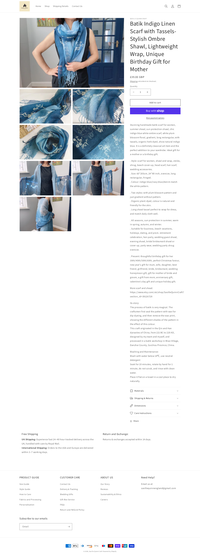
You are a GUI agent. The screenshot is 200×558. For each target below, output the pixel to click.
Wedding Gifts (66, 494)
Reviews (104, 489)
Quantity (133, 86)
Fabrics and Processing (30, 499)
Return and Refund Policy (72, 509)
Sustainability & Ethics (111, 494)
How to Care (25, 494)
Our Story (105, 484)
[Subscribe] (69, 526)
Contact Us (65, 484)
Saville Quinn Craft (96, 551)
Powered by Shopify (110, 551)
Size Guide (24, 484)
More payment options (155, 118)
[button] (166, 6)
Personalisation (26, 504)
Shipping (133, 81)
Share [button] (136, 421)
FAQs (62, 504)
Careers (104, 499)
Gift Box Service (67, 499)
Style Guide (24, 489)
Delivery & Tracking (69, 489)
